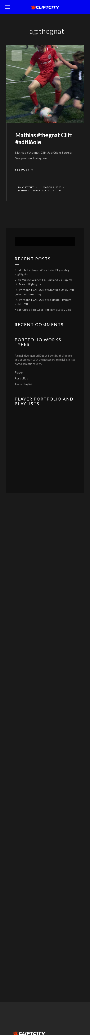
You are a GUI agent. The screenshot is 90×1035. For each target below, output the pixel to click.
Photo (36, 190)
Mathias (23, 190)
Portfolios (21, 378)
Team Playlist (23, 384)
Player (19, 372)
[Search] (69, 241)
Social (46, 190)
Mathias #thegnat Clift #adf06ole (43, 138)
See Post (22, 169)
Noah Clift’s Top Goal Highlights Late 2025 (43, 309)
